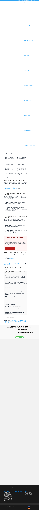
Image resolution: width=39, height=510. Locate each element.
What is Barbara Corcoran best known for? (13, 306)
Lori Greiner (9, 257)
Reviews (22, 0)
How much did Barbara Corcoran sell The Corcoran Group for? (14, 294)
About (21, 503)
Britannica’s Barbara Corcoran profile (16, 320)
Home (19, 0)
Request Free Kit (19, 337)
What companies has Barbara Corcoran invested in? (15, 301)
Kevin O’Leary (24, 257)
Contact (31, 0)
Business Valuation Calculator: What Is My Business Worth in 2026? (8, 496)
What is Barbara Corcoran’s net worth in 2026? (14, 288)
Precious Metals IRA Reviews (28, 495)
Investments (28, 0)
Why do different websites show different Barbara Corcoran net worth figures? (14, 304)
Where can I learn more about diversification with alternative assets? (14, 313)
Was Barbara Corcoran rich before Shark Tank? (14, 298)
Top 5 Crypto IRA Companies (28, 494)
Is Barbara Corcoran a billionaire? (11, 296)
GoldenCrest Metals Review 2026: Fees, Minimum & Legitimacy (7, 493)
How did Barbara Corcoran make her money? (13, 291)
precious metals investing (8, 263)
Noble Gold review (7, 264)
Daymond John (19, 257)
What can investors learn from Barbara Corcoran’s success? (14, 309)
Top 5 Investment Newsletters (29, 498)
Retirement (25, 0)
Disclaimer (34, 0)
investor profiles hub (12, 258)
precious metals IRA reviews (16, 263)
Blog (20, 0)
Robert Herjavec (14, 257)
